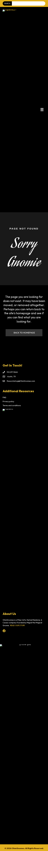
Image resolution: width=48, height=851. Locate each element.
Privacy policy (8, 401)
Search (7, 3)
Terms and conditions (12, 405)
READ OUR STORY (17, 625)
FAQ (4, 397)
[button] (24, 333)
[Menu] (42, 109)
